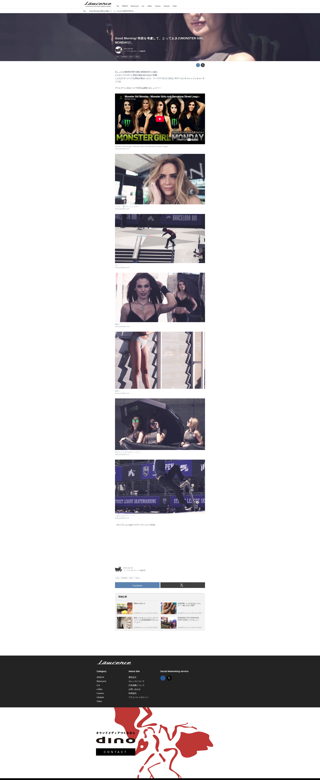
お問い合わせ (134, 689)
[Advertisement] (133, 545)
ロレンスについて (136, 681)
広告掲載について (136, 685)
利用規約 (132, 693)
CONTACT (116, 752)
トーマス (127, 51)
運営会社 (132, 677)
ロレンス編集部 (139, 51)
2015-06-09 (128, 49)
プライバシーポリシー (138, 697)
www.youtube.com (122, 149)
